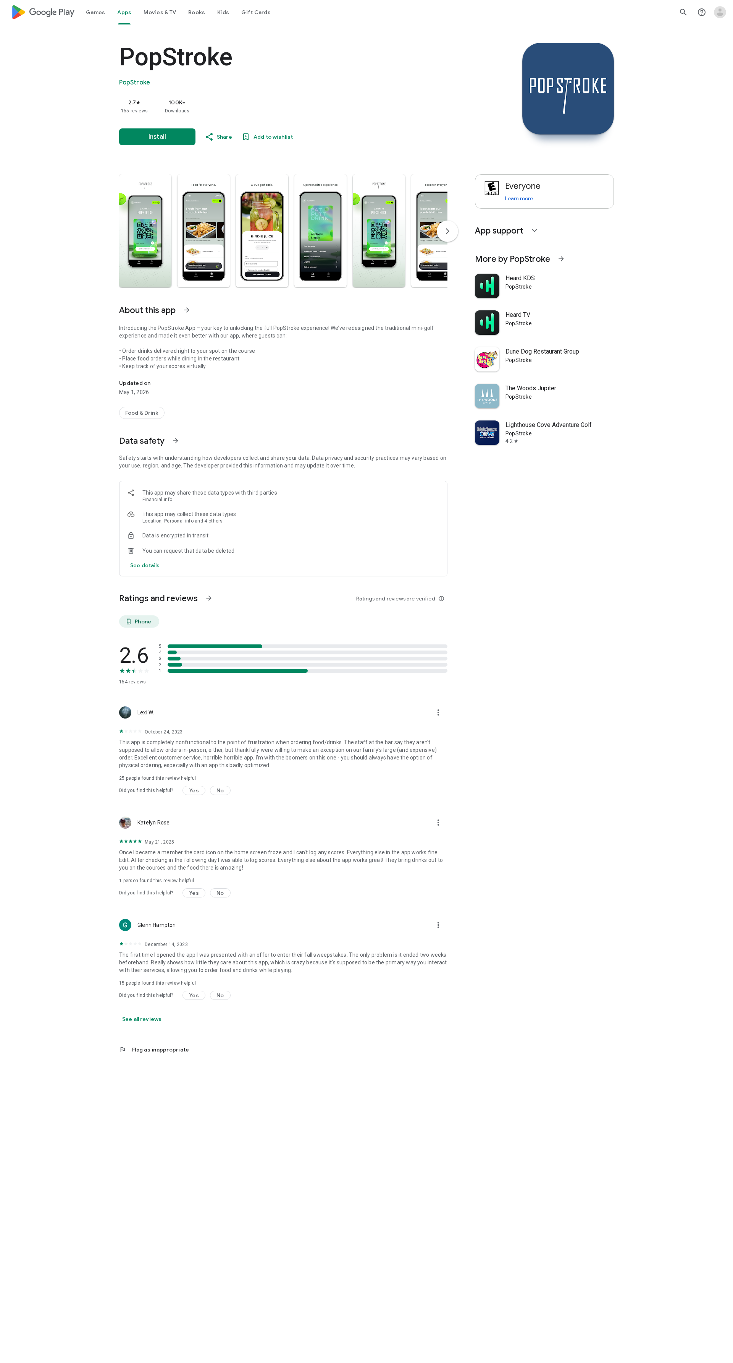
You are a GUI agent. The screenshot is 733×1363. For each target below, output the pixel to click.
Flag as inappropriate (154, 1049)
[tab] (95, 12)
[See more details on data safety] (145, 565)
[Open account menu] (720, 12)
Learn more (519, 198)
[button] (145, 230)
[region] (272, 106)
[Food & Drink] (142, 413)
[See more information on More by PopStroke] (561, 259)
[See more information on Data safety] (175, 441)
